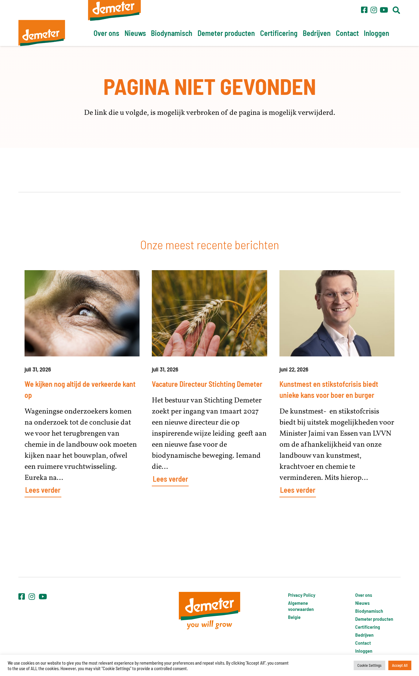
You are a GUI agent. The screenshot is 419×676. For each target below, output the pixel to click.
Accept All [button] (400, 665)
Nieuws (362, 603)
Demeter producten (374, 619)
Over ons (363, 595)
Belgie (294, 617)
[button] (396, 10)
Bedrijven (364, 635)
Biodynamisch (369, 611)
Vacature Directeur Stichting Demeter (207, 383)
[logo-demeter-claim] (209, 610)
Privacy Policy (301, 595)
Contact (363, 643)
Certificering (367, 627)
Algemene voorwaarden (301, 606)
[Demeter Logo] (41, 33)
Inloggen (363, 651)
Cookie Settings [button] (369, 665)
